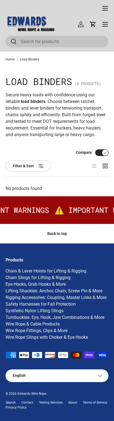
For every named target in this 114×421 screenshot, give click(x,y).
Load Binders (29, 59)
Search (11, 402)
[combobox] (57, 41)
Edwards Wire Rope (31, 394)
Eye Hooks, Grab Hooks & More (36, 284)
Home (10, 59)
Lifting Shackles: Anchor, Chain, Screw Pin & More (54, 290)
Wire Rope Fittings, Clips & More (37, 330)
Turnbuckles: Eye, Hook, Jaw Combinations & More (55, 317)
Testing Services (51, 402)
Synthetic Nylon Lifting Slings (34, 310)
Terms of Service (95, 402)
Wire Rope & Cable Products (33, 324)
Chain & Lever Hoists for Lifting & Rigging (46, 271)
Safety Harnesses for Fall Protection (41, 304)
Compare (84, 152)
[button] (93, 24)
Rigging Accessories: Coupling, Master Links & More (56, 297)
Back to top (57, 233)
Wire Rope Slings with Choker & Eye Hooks (47, 337)
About (72, 402)
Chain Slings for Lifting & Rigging (38, 277)
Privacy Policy (16, 407)
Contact (27, 402)
